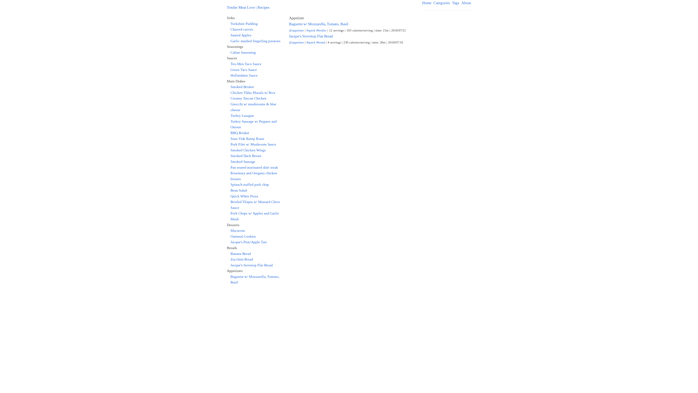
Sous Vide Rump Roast (247, 139)
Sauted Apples (240, 35)
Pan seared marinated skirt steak (254, 167)
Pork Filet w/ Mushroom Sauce (253, 144)
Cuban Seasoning (243, 52)
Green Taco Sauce (243, 70)
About (466, 3)
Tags (455, 3)
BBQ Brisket (239, 133)
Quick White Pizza (244, 196)
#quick (310, 30)
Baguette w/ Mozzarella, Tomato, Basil (318, 24)
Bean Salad (238, 190)
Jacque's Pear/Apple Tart (248, 242)
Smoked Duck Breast (245, 156)
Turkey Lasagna (242, 116)
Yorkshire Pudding (244, 24)
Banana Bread (240, 254)
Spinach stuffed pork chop (249, 184)
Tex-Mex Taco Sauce (245, 64)
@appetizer (296, 30)
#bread (320, 42)
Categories (442, 3)
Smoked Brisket (242, 87)
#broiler (321, 30)
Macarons (237, 231)
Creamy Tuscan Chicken (248, 98)
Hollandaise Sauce (244, 75)
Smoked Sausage (242, 162)
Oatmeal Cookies (243, 236)
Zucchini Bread (241, 259)
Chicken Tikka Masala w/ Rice (252, 93)
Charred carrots (241, 29)
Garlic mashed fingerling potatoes (255, 41)
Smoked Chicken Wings (248, 150)
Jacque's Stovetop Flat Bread (251, 265)
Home (426, 3)
